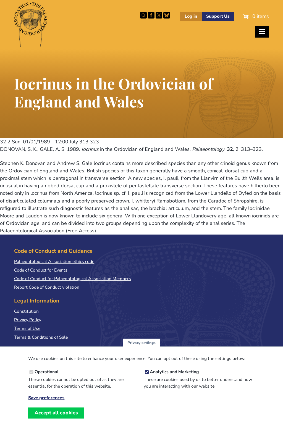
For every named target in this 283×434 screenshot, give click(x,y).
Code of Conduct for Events (40, 270)
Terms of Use (27, 328)
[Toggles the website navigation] (262, 32)
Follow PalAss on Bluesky (166, 15)
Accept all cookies (56, 412)
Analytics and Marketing (174, 372)
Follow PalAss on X (159, 15)
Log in (191, 16)
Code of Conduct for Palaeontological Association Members (72, 279)
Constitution (26, 311)
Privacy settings (141, 342)
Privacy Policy (27, 320)
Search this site (143, 15)
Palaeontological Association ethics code (54, 262)
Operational (47, 372)
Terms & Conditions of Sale (41, 337)
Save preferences (46, 398)
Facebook (151, 15)
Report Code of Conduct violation (46, 287)
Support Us (218, 16)
